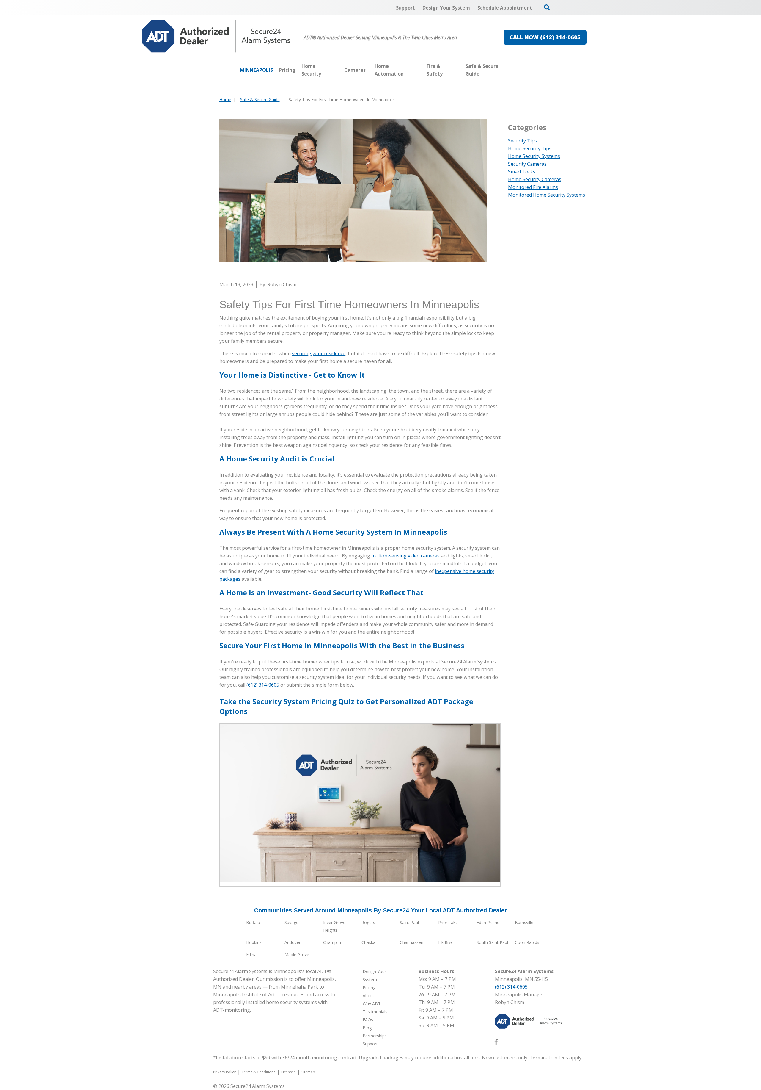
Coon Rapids (527, 942)
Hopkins (254, 942)
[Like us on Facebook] (496, 1043)
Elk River (446, 942)
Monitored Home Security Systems (546, 195)
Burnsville (524, 922)
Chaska (368, 942)
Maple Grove (296, 954)
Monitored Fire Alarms (533, 187)
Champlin (332, 942)
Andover (292, 942)
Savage (291, 922)
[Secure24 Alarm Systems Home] (216, 36)
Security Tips (522, 140)
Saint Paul (409, 922)
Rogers (368, 922)
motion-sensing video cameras (406, 555)
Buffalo (253, 922)
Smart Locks (521, 171)
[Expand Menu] (338, 70)
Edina (251, 954)
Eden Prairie (488, 922)
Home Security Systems (534, 156)
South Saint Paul (492, 942)
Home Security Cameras (534, 179)
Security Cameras (527, 164)
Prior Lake (448, 922)
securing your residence (318, 353)
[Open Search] (547, 7)
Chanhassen (411, 942)
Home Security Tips (529, 148)
